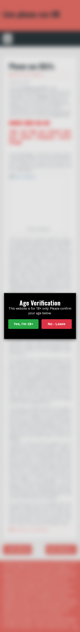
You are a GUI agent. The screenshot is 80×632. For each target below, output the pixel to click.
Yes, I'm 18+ (23, 324)
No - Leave (56, 324)
